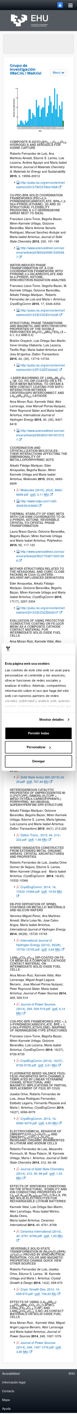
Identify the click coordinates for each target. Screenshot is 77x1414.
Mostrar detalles (51, 719)
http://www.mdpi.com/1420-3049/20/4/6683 (36, 503)
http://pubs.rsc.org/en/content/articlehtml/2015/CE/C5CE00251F (40, 610)
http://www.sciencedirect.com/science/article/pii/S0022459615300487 (40, 252)
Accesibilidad (11, 1373)
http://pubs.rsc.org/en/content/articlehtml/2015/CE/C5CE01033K (40, 312)
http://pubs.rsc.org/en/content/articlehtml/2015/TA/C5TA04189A (40, 184)
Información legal (13, 1382)
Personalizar (36, 747)
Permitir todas (38, 733)
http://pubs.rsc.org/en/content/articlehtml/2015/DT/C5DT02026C (40, 367)
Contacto (8, 1391)
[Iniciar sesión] (60, 5)
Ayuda (6, 1408)
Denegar (38, 761)
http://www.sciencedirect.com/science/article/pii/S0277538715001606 (40, 556)
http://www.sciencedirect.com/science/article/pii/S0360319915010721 (40, 435)
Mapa (6, 1400)
